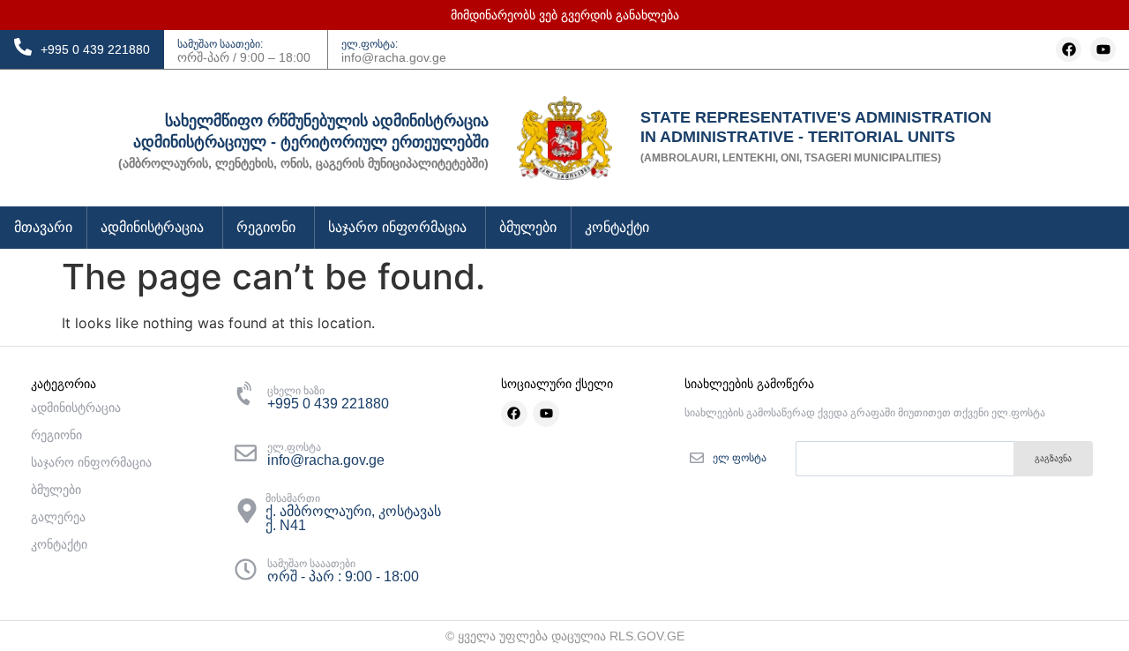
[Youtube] (1103, 50)
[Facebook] (1068, 50)
